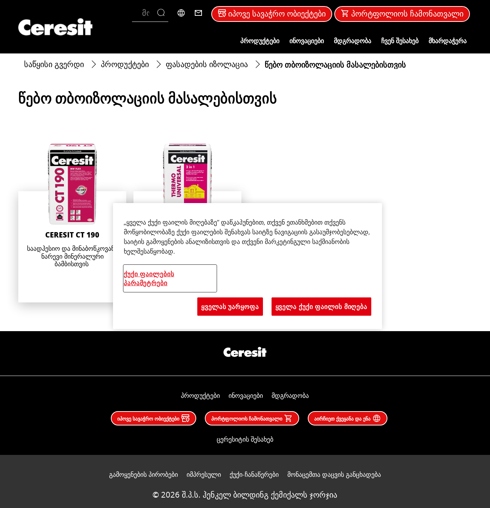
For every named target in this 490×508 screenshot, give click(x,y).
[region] (247, 266)
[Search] (162, 13)
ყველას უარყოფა (230, 306)
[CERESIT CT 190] (72, 223)
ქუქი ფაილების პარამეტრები (149, 278)
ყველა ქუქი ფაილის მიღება (321, 306)
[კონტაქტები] (198, 13)
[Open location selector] (181, 13)
